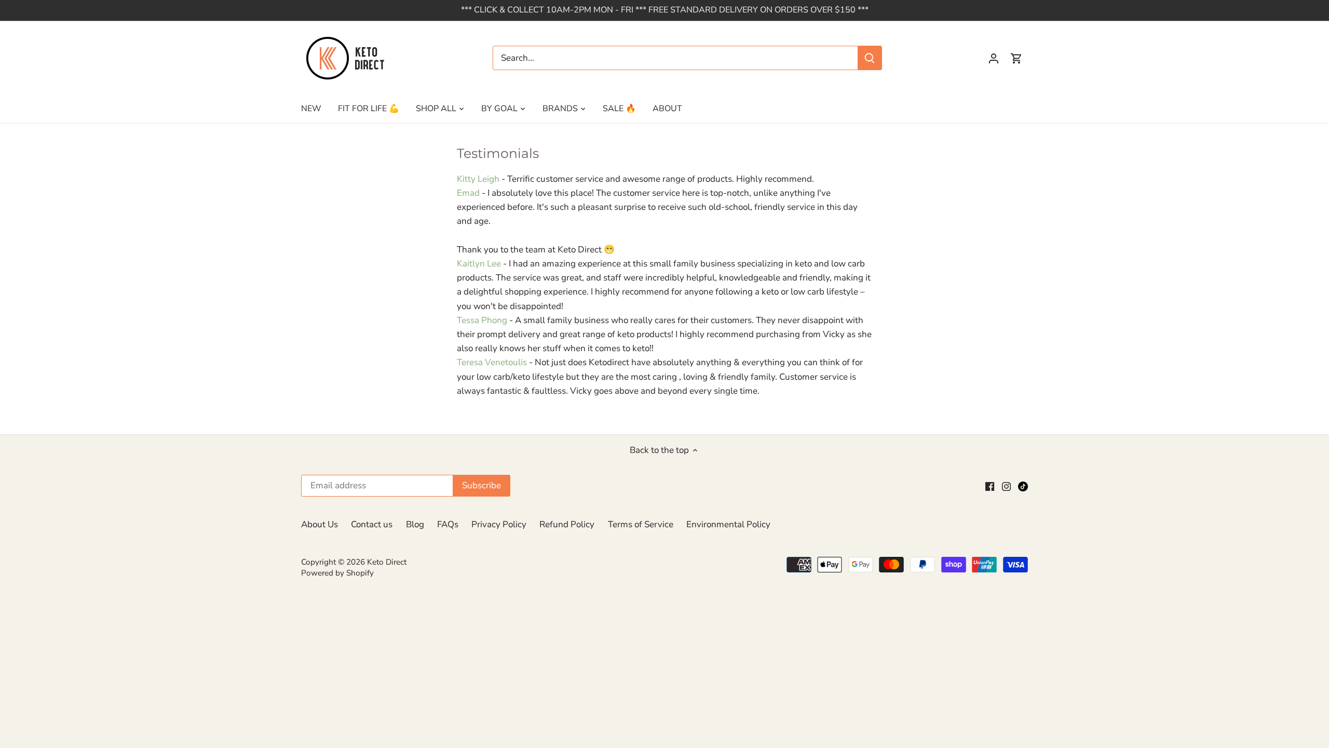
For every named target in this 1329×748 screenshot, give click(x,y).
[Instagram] (1006, 486)
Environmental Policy (728, 524)
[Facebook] (989, 486)
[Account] (993, 58)
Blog (415, 524)
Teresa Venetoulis (492, 362)
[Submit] (870, 58)
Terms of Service (640, 524)
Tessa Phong (482, 320)
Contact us (371, 524)
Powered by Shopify (337, 573)
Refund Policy (566, 524)
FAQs (447, 524)
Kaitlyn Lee (479, 264)
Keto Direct (386, 562)
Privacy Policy (498, 524)
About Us (319, 524)
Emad (468, 193)
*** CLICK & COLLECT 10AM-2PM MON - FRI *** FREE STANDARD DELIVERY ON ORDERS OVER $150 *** (665, 10)
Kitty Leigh (478, 179)
